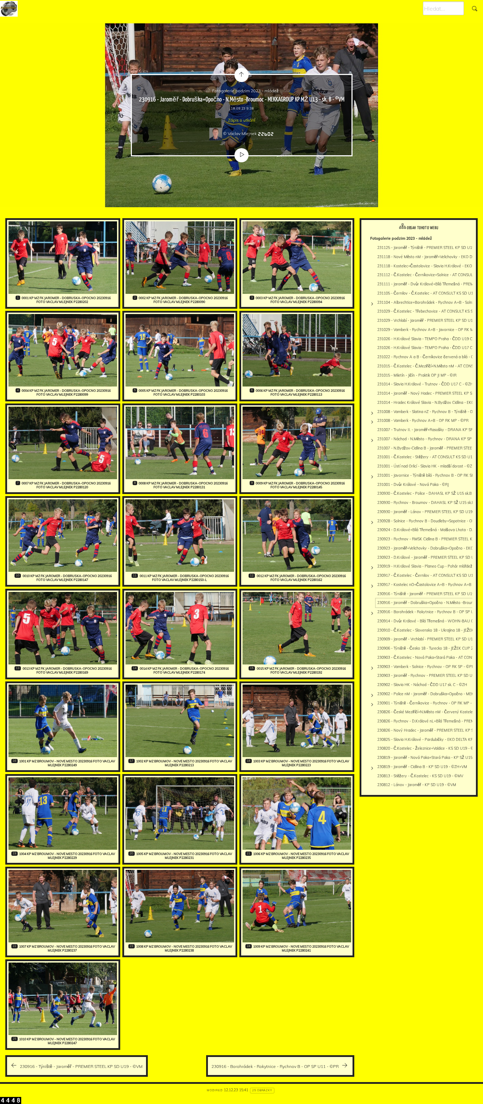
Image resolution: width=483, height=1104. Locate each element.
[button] (11, 1093)
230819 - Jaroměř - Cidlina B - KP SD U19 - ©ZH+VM (422, 766)
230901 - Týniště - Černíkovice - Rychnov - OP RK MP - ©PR (429, 703)
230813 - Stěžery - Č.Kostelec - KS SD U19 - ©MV (420, 775)
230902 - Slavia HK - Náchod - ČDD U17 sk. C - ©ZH (422, 684)
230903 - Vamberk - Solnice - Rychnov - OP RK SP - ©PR (425, 666)
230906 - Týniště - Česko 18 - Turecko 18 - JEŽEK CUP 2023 (428, 648)
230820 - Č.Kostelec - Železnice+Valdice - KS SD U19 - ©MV (428, 748)
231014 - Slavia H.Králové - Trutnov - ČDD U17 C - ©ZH (425, 384)
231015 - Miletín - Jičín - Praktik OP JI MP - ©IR (416, 375)
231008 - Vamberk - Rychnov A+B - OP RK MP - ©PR (423, 420)
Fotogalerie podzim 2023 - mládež (245, 90)
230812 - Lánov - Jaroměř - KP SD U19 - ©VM (416, 784)
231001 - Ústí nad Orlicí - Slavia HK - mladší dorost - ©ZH (426, 466)
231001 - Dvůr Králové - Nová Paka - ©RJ (413, 484)
